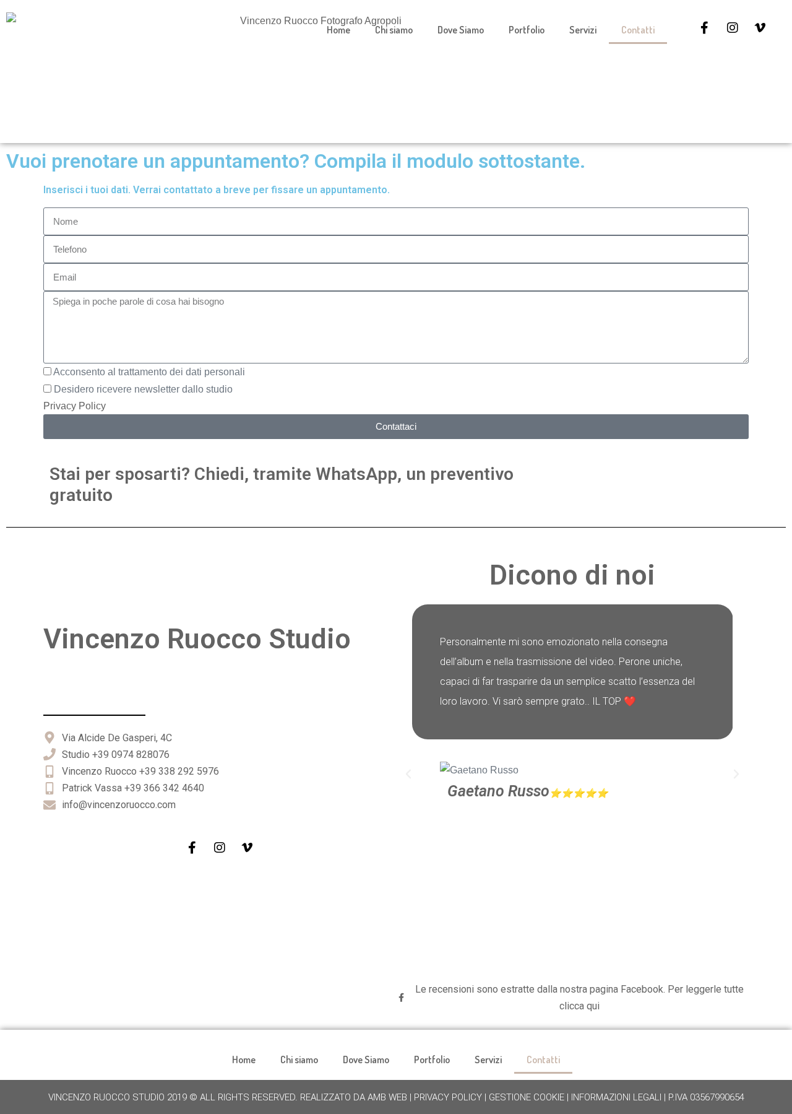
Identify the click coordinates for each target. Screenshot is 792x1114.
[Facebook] (704, 27)
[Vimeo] (760, 27)
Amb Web (387, 1097)
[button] (408, 774)
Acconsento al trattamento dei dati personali (149, 372)
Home (338, 30)
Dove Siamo (460, 30)
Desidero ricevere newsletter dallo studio (143, 389)
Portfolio (526, 30)
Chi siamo (394, 30)
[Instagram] (732, 27)
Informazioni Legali (616, 1097)
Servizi (582, 30)
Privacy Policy (74, 406)
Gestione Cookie (526, 1097)
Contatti (638, 30)
